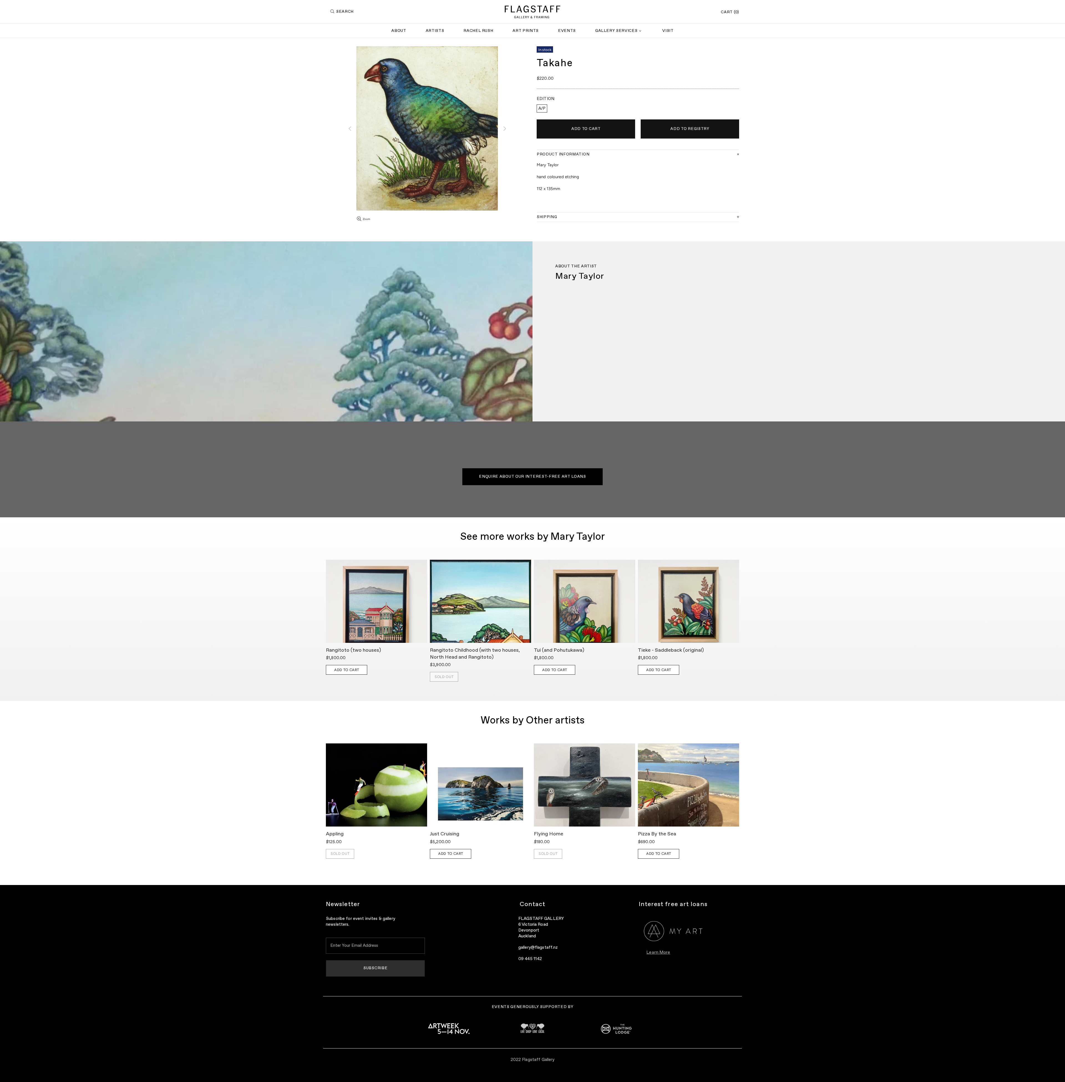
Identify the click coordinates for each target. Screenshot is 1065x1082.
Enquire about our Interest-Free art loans (532, 477)
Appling (335, 834)
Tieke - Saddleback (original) (671, 650)
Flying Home (548, 834)
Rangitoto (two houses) (353, 650)
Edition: (546, 99)
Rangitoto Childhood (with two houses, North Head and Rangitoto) (475, 654)
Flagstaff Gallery (532, 12)
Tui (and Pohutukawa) (559, 650)
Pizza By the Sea (657, 834)
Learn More (658, 952)
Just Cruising (444, 834)
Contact (533, 904)
